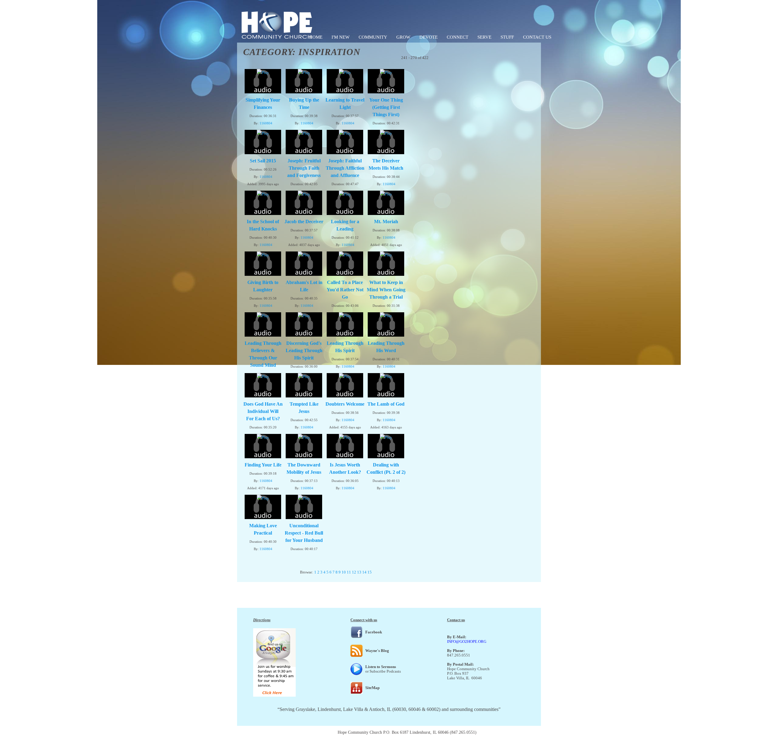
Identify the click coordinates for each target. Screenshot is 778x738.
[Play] (263, 72)
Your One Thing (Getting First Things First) (386, 107)
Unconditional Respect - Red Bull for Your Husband (304, 533)
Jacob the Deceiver (303, 221)
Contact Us (537, 37)
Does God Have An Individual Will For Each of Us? (263, 411)
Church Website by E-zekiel (502, 732)
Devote (428, 37)
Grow (403, 37)
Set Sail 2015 (263, 160)
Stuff (507, 37)
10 (344, 572)
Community (373, 37)
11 (349, 572)
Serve (484, 37)
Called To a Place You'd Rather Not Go (345, 290)
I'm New (340, 37)
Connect (457, 37)
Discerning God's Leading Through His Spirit (304, 350)
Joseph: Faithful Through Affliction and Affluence (345, 168)
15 (369, 572)
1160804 (266, 123)
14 (364, 572)
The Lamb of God (385, 404)
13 (359, 572)
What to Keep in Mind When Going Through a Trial (386, 290)
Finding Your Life (263, 464)
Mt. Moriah (386, 221)
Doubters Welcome (344, 404)
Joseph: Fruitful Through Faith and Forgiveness (304, 168)
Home (315, 37)
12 (354, 572)
